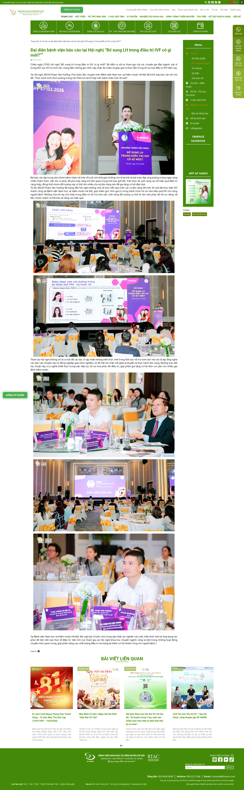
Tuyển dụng (235, 9)
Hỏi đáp (224, 9)
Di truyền (132, 16)
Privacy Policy (206, 780)
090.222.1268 (188, 776)
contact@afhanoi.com (219, 776)
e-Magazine (196, 128)
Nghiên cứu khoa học (152, 16)
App (173, 9)
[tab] (121, 745)
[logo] (21, 12)
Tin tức (214, 9)
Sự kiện (195, 73)
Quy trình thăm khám (159, 9)
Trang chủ (67, 16)
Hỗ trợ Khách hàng (220, 16)
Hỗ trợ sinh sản (97, 16)
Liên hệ (237, 16)
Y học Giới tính (116, 16)
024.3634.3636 (160, 776)
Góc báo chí (197, 78)
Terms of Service (222, 780)
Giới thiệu (80, 16)
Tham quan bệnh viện (188, 9)
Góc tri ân (204, 9)
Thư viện (201, 16)
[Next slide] (209, 705)
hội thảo (187, 214)
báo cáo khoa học (199, 214)
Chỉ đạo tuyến (198, 58)
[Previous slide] (35, 705)
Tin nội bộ (197, 68)
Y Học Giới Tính (198, 100)
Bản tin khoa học (200, 113)
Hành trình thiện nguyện (180, 16)
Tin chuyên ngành (201, 63)
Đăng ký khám (72, 9)
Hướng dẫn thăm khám (137, 9)
